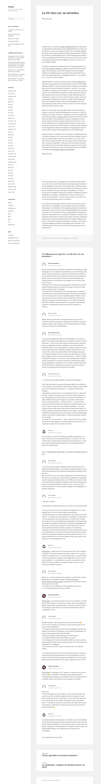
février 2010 (11, 181)
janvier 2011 (11, 151)
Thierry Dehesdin (12, 74)
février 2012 (11, 115)
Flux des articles (13, 238)
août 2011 (10, 132)
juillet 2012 (11, 102)
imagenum (11, 211)
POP (9, 222)
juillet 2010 (11, 167)
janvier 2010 (11, 184)
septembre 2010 (12, 162)
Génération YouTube (13, 41)
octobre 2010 (11, 159)
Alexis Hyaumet (53, 263)
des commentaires (14, 240)
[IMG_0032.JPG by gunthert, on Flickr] (64, 30)
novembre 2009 (12, 189)
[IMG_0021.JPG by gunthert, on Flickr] (64, 166)
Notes (9, 219)
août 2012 (10, 99)
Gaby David (11, 70)
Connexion (11, 235)
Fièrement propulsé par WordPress (51, 780)
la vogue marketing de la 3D (68, 47)
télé (77, 238)
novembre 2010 (12, 156)
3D (74, 238)
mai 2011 (10, 140)
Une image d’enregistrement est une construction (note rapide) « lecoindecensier (16, 63)
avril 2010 (10, 175)
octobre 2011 (11, 126)
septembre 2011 (12, 129)
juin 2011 (10, 137)
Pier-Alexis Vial (53, 333)
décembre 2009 (12, 186)
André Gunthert (12, 78)
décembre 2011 (12, 121)
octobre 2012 (11, 93)
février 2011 (11, 148)
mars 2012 (10, 113)
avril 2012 (10, 110)
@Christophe (46, 551)
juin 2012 (10, 104)
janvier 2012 (11, 118)
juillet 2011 (11, 134)
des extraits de (56, 68)
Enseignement (12, 208)
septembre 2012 (12, 96)
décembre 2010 (12, 154)
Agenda (10, 202)
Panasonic (80, 82)
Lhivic (9, 213)
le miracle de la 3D (62, 117)
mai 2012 (10, 107)
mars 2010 (10, 178)
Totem (11, 6)
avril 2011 (10, 143)
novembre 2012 (12, 91)
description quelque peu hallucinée (63, 149)
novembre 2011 (12, 123)
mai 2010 (10, 173)
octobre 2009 (11, 192)
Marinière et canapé (13, 38)
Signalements (11, 224)
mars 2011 (10, 145)
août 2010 (10, 165)
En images (10, 205)
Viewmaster (75, 128)
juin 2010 (10, 170)
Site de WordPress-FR (13, 243)
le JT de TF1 (74, 208)
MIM (9, 216)
